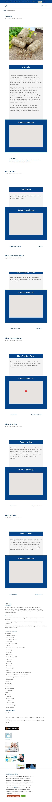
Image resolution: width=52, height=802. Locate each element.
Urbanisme (8, 679)
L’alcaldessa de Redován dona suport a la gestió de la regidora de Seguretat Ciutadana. (25, 618)
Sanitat (7, 670)
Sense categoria (9, 688)
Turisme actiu (9, 707)
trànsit (6, 692)
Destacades (8, 641)
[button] (26, 391)
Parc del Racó (10, 171)
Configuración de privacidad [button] (13, 796)
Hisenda (8, 663)
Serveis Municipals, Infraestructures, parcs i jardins (17, 672)
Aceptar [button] (23, 796)
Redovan (7, 686)
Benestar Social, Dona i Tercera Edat (14, 647)
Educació (8, 654)
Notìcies (7, 683)
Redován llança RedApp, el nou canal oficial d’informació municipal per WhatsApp (23, 622)
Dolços (8, 700)
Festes (7, 661)
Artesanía (8, 16)
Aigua (7, 645)
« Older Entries (8, 603)
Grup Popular (9, 637)
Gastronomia (9, 698)
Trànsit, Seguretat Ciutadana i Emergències (16, 674)
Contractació (8, 633)
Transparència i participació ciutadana (14, 677)
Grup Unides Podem (10, 639)
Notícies (7, 681)
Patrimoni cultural (14, 18)
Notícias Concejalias (10, 643)
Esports (8, 659)
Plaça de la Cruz (11, 424)
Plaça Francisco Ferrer (13, 338)
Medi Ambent (9, 668)
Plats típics (9, 702)
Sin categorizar (8, 690)
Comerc (8, 650)
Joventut (8, 665)
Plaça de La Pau (11, 515)
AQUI (15, 787)
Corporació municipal (10, 635)
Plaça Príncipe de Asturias (14, 256)
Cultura (7, 652)
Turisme (20, 18)
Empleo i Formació (10, 656)
